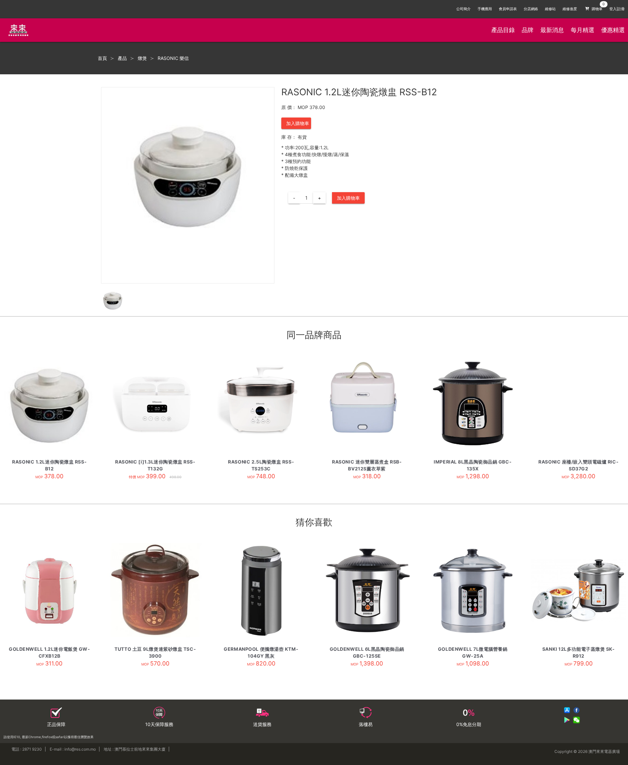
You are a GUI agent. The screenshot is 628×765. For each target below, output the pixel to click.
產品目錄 (503, 30)
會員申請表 (508, 9)
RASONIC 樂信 (173, 58)
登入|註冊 (617, 9)
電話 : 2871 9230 (26, 749)
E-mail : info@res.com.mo (73, 749)
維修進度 (570, 9)
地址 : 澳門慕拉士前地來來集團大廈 (135, 749)
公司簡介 (463, 9)
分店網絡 (531, 9)
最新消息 (552, 30)
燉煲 (142, 58)
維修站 (550, 9)
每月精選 (582, 30)
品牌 (527, 30)
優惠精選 (613, 30)
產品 (122, 58)
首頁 (102, 58)
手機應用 (485, 9)
